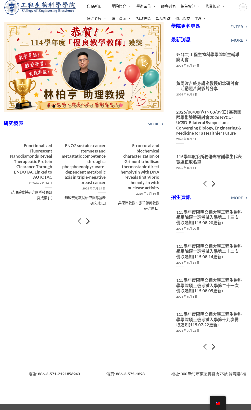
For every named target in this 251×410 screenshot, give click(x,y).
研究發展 (94, 18)
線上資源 (119, 18)
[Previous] (13, 67)
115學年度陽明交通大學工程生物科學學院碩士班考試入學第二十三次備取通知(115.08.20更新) (209, 217)
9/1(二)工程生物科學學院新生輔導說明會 (207, 57)
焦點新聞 (94, 6)
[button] (243, 7)
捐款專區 (143, 18)
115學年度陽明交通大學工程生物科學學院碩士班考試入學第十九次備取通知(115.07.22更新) (209, 319)
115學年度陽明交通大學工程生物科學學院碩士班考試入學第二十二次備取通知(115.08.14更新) (209, 251)
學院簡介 (119, 6)
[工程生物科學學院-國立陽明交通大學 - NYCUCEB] (40, 7)
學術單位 (143, 6)
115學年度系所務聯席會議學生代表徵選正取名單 (209, 159)
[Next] (154, 67)
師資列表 (168, 6)
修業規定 (212, 6)
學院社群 (163, 18)
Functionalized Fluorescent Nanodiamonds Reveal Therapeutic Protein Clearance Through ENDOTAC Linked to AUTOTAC (31, 161)
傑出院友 (183, 18)
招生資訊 (188, 6)
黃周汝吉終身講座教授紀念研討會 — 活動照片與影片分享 (207, 86)
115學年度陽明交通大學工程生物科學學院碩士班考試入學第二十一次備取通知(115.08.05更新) (209, 285)
